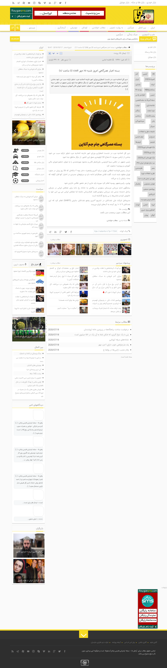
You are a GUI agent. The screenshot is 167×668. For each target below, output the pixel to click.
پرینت (116, 53)
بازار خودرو (152, 47)
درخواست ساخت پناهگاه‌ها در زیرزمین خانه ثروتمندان (106, 329)
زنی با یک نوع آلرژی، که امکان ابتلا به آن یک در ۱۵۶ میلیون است (101, 335)
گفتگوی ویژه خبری (148, 210)
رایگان (138, 110)
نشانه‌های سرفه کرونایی (119, 340)
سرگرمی (119, 34)
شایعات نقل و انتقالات (147, 131)
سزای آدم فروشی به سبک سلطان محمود (30, 71)
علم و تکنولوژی (148, 34)
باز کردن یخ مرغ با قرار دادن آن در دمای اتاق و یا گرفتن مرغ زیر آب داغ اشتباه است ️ (106, 287)
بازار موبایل (152, 57)
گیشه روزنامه (116, 642)
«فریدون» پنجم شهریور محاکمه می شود (26, 235)
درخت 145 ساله (35, 373)
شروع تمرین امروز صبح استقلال (29, 337)
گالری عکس (142, 642)
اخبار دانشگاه (33, 174)
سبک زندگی (132, 34)
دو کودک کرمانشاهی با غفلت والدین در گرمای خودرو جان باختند (106, 270)
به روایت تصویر (116, 28)
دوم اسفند (151, 110)
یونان (146, 215)
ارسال (124, 53)
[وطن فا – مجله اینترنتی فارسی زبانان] (132, 24)
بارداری (138, 84)
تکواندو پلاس (140, 95)
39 (153, 74)
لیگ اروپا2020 (149, 152)
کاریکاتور (152, 194)
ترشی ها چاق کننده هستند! (69, 300)
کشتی (145, 204)
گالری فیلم (153, 642)
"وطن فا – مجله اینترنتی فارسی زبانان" (123, 651)
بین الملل (142, 28)
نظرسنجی (139, 168)
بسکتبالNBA (150, 89)
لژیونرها (138, 142)
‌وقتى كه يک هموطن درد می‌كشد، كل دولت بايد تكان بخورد (64, 286)
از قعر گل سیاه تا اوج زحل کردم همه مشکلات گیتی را (29, 78)
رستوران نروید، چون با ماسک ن (127, 39)
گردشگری (62, 28)
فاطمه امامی (107, 59)
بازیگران (131, 28)
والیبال (138, 184)
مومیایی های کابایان (34, 365)
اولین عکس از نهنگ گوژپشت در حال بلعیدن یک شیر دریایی (29, 384)
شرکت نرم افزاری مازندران (99, 642)
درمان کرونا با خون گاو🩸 (111, 292)
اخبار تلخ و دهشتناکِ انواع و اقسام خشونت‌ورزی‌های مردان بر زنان (64, 270)
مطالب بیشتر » (55, 239)
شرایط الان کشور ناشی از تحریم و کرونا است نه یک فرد (29, 109)
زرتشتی (138, 116)
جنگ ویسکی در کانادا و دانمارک (30, 353)
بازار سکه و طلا (33, 162)
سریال (152, 126)
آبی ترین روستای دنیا (34, 369)
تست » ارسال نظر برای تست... (32, 502)
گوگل (153, 215)
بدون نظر (64, 59)
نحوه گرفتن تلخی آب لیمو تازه (29, 140)
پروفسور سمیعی (149, 189)
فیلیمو (152, 142)
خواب (138, 105)
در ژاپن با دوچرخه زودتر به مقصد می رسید (29, 359)
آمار (137, 74)
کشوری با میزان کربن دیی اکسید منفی (28, 378)
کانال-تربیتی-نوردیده (148, 199)
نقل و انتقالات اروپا (148, 173)
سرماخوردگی (140, 121)
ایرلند (153, 84)
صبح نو (152, 136)
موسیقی (73, 28)
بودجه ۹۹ (139, 89)
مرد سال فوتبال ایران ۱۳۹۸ (146, 163)
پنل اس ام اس (129, 642)
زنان (153, 121)
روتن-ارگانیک (150, 116)
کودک (137, 204)
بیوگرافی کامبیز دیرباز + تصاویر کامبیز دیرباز (30, 553)
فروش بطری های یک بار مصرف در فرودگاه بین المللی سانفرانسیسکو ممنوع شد (29, 393)
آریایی (145, 74)
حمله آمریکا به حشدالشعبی (145, 100)
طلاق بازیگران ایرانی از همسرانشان (31, 580)
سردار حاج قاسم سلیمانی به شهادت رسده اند (25, 226)
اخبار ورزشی (33, 180)
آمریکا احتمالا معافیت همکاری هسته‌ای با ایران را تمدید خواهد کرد (26, 218)
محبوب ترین (19, 264)
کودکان (84, 28)
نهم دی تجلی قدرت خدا (146, 178)
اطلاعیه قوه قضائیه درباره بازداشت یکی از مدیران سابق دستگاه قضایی (26, 244)
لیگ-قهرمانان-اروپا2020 (146, 147)
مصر (153, 168)
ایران (153, 28)
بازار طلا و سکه (150, 52)
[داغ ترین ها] (12, 28)
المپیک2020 (150, 79)
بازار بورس (33, 150)
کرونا (153, 204)
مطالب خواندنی (98, 28)
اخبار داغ (35, 264)
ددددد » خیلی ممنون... (35, 519)
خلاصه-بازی (151, 105)
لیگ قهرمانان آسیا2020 (146, 157)
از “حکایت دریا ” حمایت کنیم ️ (68, 308)
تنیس (153, 95)
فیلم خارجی (139, 136)
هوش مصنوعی (149, 184)
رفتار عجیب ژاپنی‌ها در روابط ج (116, 350)
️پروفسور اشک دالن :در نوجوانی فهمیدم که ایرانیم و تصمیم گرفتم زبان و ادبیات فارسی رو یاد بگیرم (106, 303)
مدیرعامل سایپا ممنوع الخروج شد (26, 251)
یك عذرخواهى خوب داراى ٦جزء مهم (114, 345)
